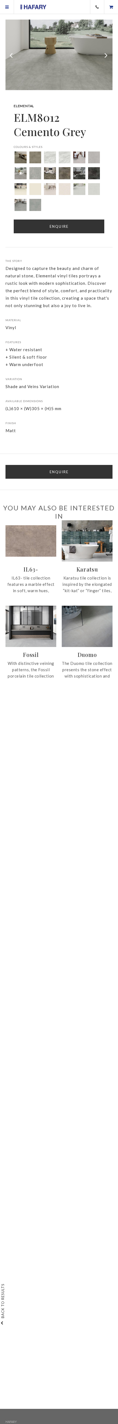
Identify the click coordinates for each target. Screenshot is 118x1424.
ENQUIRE (59, 472)
